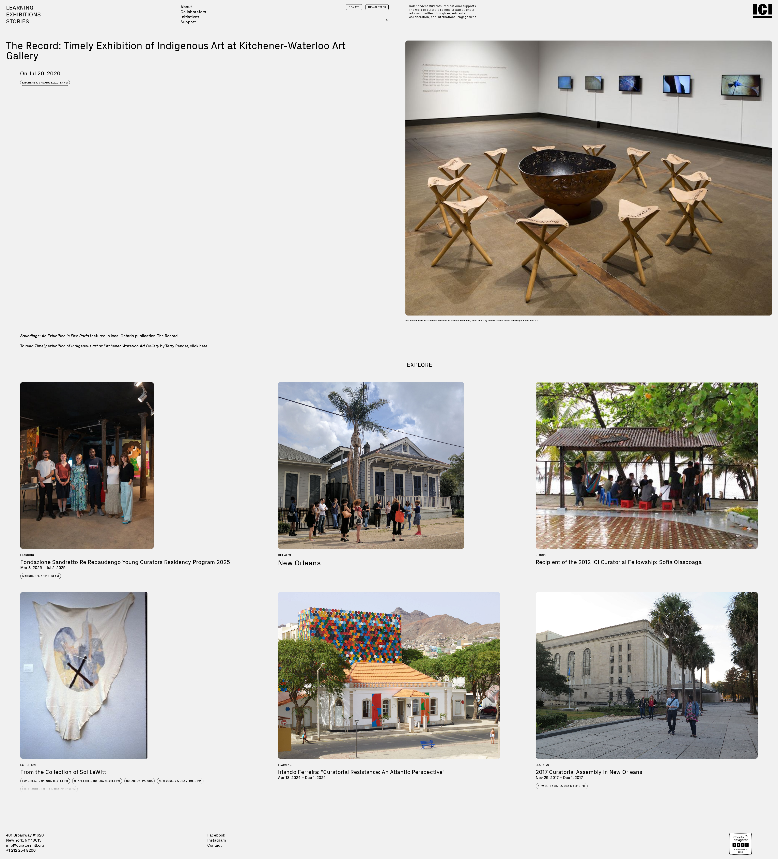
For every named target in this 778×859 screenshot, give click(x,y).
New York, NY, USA (180, 780)
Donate (354, 7)
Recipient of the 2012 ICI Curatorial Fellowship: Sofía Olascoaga (619, 562)
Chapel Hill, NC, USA (97, 780)
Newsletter (377, 7)
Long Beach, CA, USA (45, 780)
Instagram (216, 840)
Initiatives (190, 16)
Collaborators (193, 11)
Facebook (216, 835)
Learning (19, 7)
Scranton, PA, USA (139, 780)
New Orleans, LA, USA (562, 785)
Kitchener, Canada (45, 82)
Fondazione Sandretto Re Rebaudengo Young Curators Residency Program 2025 (125, 562)
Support (188, 21)
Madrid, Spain (40, 576)
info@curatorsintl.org (25, 845)
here (203, 345)
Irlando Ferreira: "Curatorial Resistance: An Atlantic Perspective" (361, 772)
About (186, 6)
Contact (214, 845)
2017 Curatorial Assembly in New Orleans (589, 772)
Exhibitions (23, 14)
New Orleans (299, 562)
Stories (17, 21)
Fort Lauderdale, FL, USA (49, 789)
